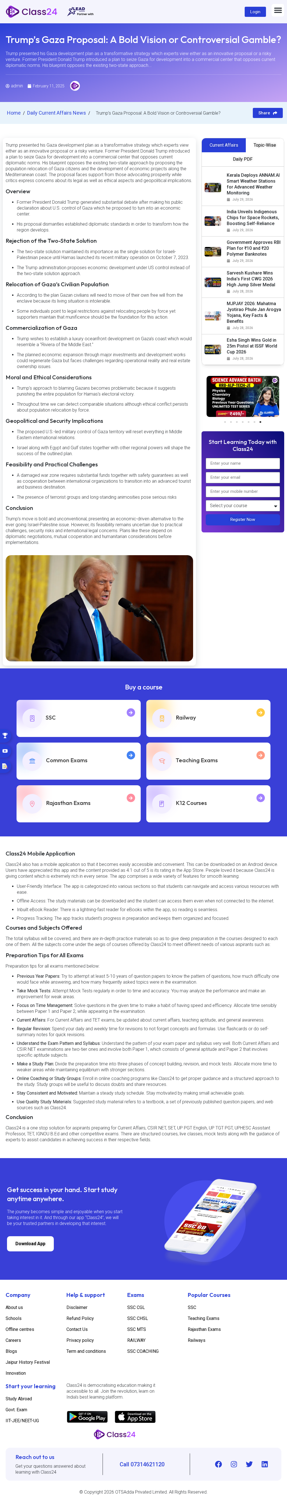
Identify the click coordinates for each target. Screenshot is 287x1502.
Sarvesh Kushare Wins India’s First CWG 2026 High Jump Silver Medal (251, 278)
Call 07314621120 (142, 1464)
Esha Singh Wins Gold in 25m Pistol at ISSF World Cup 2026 (252, 346)
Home (14, 113)
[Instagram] (234, 1464)
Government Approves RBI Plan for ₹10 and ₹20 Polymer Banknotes (254, 248)
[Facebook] (218, 1464)
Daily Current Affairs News (57, 113)
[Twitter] (249, 1464)
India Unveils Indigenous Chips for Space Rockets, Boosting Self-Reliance (253, 217)
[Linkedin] (265, 1464)
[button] (278, 10)
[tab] (224, 145)
